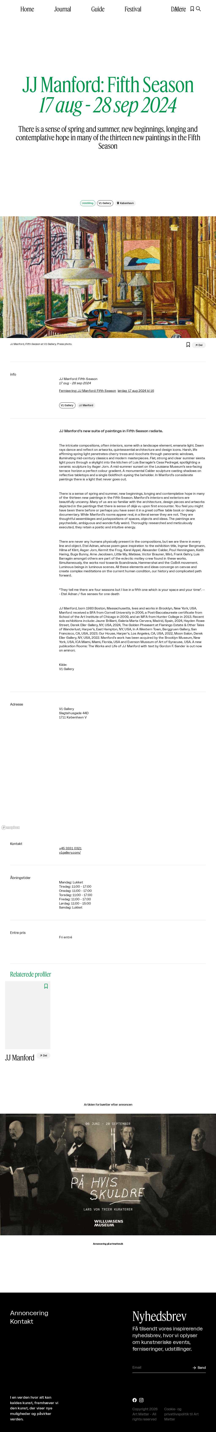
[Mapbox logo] (10, 827)
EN (182, 9)
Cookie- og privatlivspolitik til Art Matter (181, 1414)
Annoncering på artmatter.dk (108, 1244)
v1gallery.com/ (70, 852)
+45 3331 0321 (70, 848)
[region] (108, 780)
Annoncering (29, 1313)
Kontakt (21, 1322)
